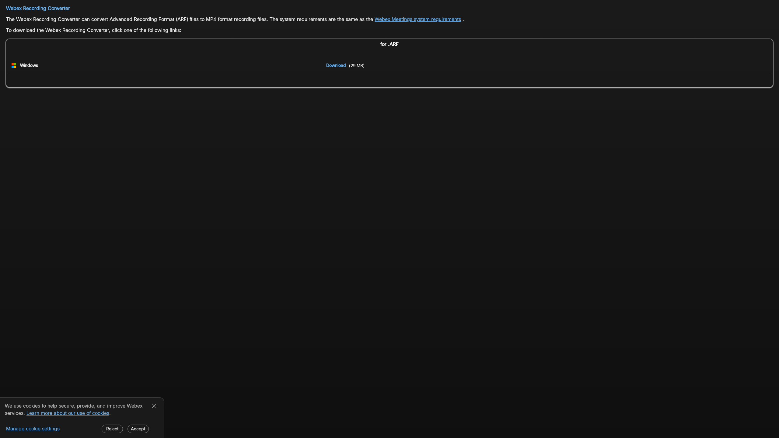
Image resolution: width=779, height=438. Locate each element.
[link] (336, 65)
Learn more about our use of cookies (67, 413)
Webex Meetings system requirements (418, 19)
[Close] (154, 406)
